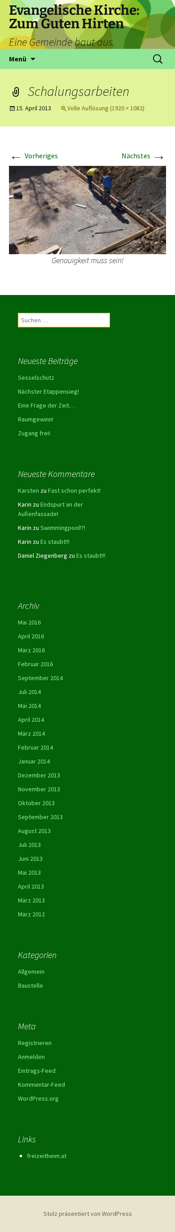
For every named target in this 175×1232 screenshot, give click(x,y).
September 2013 (40, 817)
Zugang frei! (34, 433)
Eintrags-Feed (37, 1071)
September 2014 (40, 678)
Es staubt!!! (55, 542)
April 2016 (31, 636)
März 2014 (31, 733)
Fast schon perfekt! (74, 490)
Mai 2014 (29, 706)
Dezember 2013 (39, 775)
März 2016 (31, 650)
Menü (17, 58)
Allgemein (31, 971)
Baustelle (30, 985)
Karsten (28, 490)
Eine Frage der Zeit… (46, 405)
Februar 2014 (35, 747)
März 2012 (31, 914)
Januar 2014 (34, 761)
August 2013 (34, 831)
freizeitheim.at (46, 1156)
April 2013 (31, 886)
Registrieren (35, 1043)
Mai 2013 (29, 872)
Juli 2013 (29, 845)
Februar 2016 (35, 664)
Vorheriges (33, 155)
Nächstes (144, 155)
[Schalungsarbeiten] (87, 209)
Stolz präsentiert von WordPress (88, 1214)
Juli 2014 (29, 692)
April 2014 (31, 720)
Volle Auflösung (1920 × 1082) (105, 108)
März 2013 (31, 900)
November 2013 (39, 789)
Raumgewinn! (35, 419)
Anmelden (31, 1057)
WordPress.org (38, 1098)
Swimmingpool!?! (62, 528)
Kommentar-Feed (41, 1084)
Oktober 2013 (36, 803)
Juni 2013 (30, 859)
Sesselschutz (36, 377)
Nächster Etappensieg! (48, 391)
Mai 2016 (29, 622)
